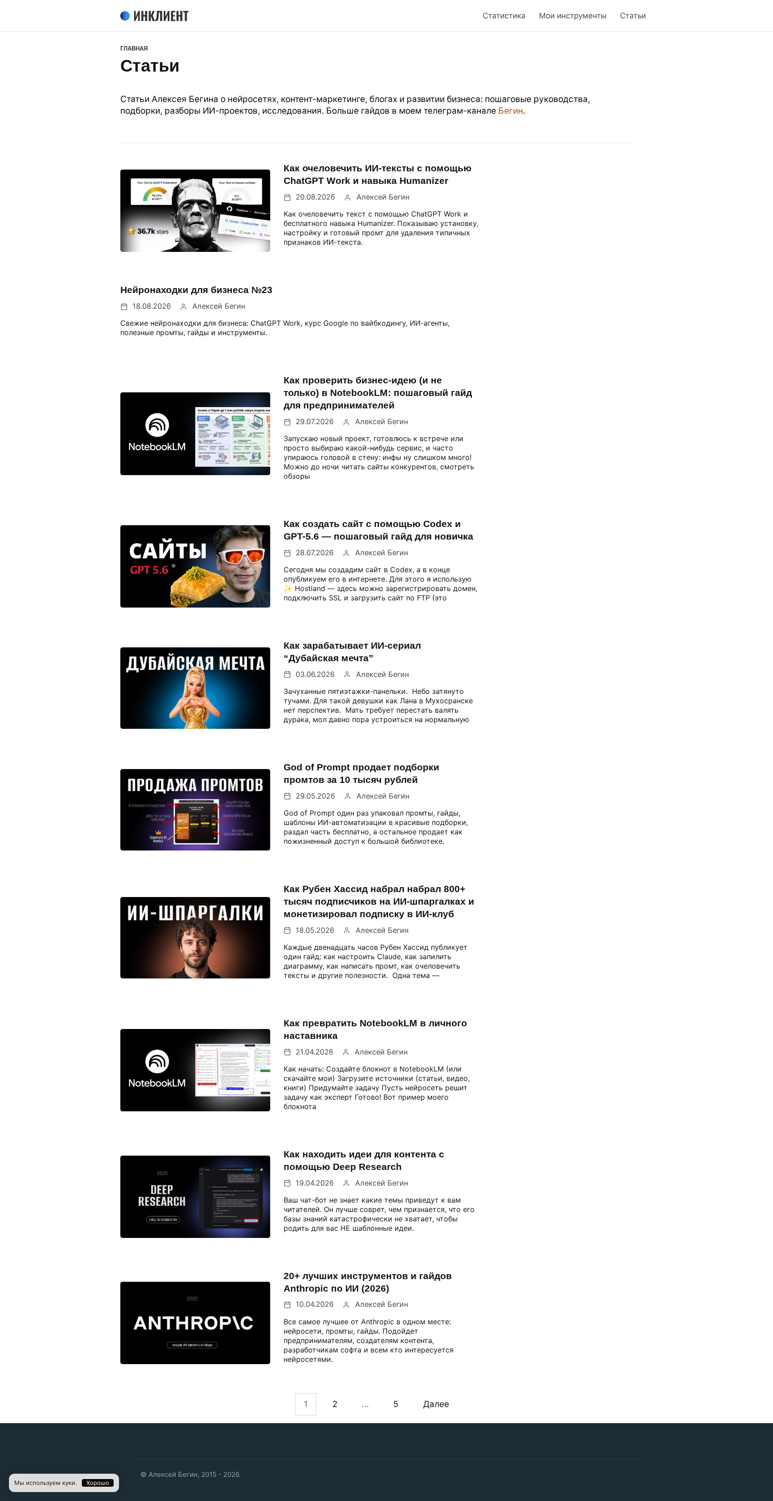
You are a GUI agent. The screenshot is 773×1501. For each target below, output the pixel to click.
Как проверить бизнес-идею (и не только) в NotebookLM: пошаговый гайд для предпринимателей (378, 392)
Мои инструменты (573, 15)
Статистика (504, 15)
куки (68, 1482)
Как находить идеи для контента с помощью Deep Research (364, 1160)
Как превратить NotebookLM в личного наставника (375, 1029)
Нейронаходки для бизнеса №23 (196, 290)
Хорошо (97, 1482)
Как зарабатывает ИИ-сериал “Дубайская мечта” (352, 651)
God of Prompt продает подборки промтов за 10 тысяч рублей (361, 773)
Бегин (510, 111)
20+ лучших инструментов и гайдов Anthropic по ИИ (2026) (368, 1282)
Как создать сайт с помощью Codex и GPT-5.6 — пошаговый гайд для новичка (378, 530)
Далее (436, 1404)
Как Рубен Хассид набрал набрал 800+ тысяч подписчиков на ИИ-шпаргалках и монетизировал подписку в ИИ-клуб (379, 901)
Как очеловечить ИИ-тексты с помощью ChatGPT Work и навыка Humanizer (377, 174)
